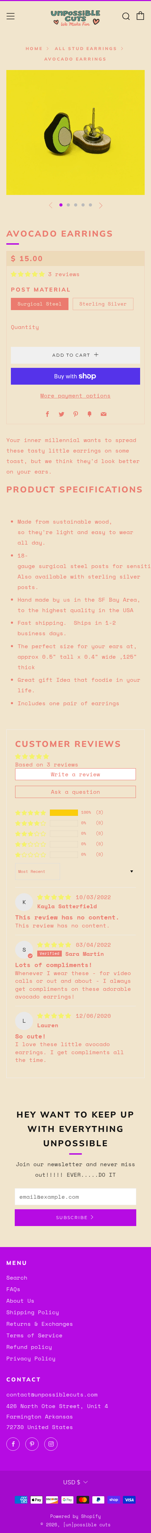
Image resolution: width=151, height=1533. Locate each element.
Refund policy (29, 1347)
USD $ (71, 1482)
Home (34, 48)
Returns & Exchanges (39, 1324)
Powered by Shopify (75, 1516)
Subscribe (72, 1217)
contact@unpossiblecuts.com (52, 1394)
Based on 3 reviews (46, 764)
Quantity (25, 327)
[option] (75, 132)
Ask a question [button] (75, 792)
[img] (55, 897)
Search (16, 1277)
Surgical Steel (40, 303)
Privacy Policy (30, 1358)
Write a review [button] (75, 774)
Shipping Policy (32, 1312)
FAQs (13, 1289)
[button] (61, 204)
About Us (20, 1300)
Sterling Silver (103, 303)
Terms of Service (34, 1335)
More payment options (75, 395)
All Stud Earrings (86, 48)
